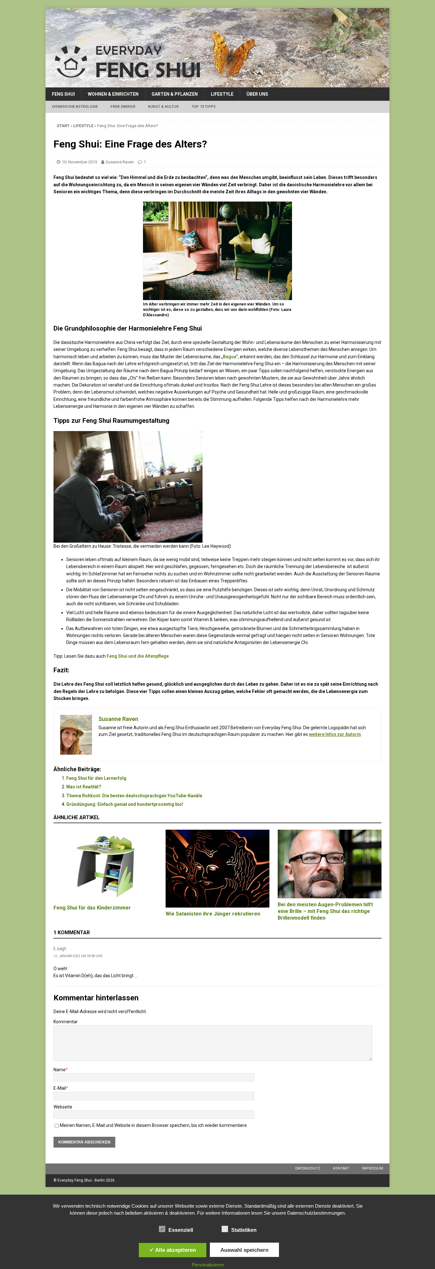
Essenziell (180, 1230)
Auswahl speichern (244, 1250)
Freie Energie (123, 107)
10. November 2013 (79, 162)
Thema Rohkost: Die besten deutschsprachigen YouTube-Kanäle (134, 795)
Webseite (62, 1106)
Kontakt (341, 1168)
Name (59, 1069)
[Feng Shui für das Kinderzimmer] (105, 866)
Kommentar (65, 1021)
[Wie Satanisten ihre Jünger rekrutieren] (217, 869)
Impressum (372, 1168)
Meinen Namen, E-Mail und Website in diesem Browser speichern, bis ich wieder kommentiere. (154, 1125)
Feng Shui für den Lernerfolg (96, 778)
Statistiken (244, 1230)
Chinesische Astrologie (75, 107)
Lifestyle (222, 94)
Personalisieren (208, 1264)
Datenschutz (307, 1168)
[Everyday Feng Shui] (217, 83)
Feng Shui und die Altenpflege (138, 656)
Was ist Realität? (83, 786)
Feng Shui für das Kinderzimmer (92, 908)
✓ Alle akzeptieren (172, 1250)
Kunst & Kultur (163, 107)
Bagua (229, 356)
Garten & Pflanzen (175, 94)
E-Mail (59, 1088)
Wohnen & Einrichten (113, 94)
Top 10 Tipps (203, 107)
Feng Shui (63, 94)
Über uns (257, 94)
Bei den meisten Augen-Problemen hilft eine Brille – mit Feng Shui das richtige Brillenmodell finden (325, 911)
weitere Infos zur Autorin (335, 734)
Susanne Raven (120, 162)
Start (63, 125)
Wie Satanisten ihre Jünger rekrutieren (213, 914)
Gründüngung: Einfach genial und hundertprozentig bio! (124, 804)
